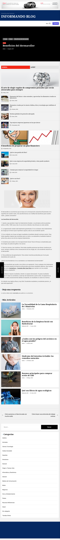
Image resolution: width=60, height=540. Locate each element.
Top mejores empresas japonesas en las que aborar (25, 122)
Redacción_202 (25, 326)
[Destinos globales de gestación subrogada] (5, 116)
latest (33, 67)
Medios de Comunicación (9, 481)
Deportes (4, 455)
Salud (4, 43)
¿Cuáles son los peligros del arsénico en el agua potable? (39, 340)
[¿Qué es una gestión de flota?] (5, 155)
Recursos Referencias (8, 503)
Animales (5, 442)
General (4, 464)
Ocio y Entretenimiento (8, 494)
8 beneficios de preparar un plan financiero (20, 146)
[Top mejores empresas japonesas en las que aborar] (5, 125)
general (4, 67)
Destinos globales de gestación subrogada (22, 114)
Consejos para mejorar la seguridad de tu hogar (24, 170)
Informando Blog (16, 16)
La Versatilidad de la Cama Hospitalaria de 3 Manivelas (39, 305)
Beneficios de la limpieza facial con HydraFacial (37, 322)
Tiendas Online (6, 515)
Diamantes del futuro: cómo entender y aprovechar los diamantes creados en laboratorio (33, 97)
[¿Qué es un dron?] (5, 181)
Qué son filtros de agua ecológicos (36, 390)
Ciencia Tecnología (7, 447)
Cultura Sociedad (7, 451)
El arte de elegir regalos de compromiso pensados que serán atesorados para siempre (27, 88)
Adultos (4, 438)
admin (4, 49)
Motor (4, 485)
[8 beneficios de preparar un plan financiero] (30, 138)
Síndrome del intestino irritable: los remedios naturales (38, 357)
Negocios (5, 490)
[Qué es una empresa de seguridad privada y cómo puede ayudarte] (5, 163)
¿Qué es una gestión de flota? (18, 152)
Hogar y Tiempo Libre (8, 468)
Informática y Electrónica (9, 472)
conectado (15, 293)
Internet (4, 477)
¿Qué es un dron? (15, 178)
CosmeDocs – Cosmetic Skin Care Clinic (20, 268)
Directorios (5, 459)
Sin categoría (6, 511)
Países (4, 498)
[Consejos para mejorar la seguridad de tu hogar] (5, 172)
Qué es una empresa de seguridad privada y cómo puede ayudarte (29, 161)
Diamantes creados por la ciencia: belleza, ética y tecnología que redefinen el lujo (33, 106)
